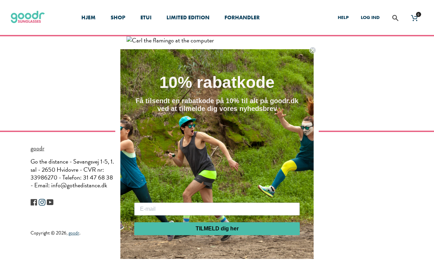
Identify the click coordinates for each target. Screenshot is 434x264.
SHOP (118, 17)
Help (343, 17)
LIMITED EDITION (188, 17)
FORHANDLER (242, 17)
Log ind (370, 17)
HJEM (88, 17)
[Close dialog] (312, 50)
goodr (37, 148)
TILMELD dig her (217, 228)
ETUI (146, 17)
